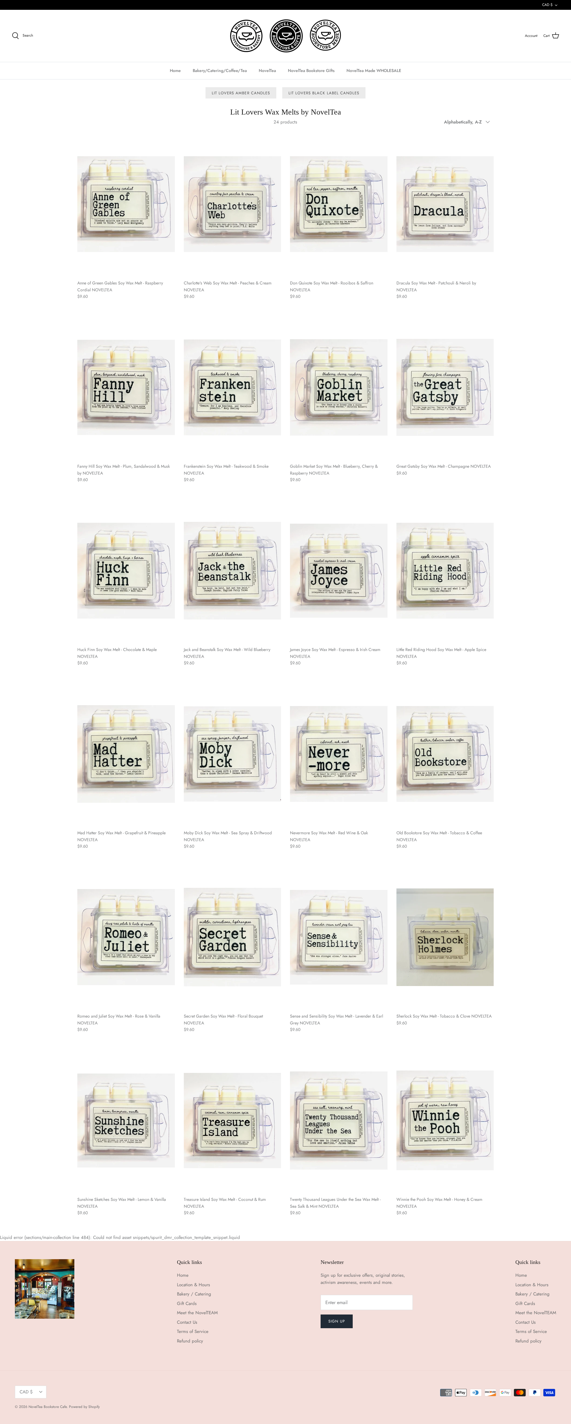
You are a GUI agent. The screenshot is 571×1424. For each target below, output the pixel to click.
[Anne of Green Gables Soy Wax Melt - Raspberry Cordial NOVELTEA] (126, 204)
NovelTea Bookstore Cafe (48, 1406)
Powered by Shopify (84, 1406)
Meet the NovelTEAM (197, 1312)
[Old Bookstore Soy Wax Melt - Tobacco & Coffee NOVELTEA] (445, 754)
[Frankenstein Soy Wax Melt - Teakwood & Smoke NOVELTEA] (232, 387)
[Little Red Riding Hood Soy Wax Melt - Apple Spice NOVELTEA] (445, 571)
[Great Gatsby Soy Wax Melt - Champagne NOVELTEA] (445, 387)
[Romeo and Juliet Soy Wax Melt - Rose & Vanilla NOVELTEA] (126, 937)
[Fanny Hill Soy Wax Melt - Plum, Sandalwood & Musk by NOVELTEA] (126, 387)
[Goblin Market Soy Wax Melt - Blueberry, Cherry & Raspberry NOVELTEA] (339, 387)
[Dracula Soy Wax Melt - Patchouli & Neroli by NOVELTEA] (445, 204)
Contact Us (187, 1322)
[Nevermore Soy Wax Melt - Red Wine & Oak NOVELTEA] (339, 754)
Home (175, 70)
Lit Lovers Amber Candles (241, 93)
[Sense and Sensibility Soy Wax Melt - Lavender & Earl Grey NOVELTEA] (339, 937)
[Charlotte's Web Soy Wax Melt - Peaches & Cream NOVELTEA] (232, 204)
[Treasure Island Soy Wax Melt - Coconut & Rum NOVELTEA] (232, 1120)
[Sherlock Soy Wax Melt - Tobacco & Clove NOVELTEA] (445, 937)
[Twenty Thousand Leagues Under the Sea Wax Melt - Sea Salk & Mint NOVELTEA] (339, 1120)
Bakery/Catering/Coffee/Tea (220, 70)
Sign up (336, 1321)
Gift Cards (187, 1303)
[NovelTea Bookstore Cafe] (285, 36)
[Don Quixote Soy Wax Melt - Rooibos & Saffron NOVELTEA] (339, 204)
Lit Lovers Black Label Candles (323, 93)
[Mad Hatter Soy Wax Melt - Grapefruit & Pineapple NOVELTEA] (126, 754)
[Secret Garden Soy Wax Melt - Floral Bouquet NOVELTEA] (232, 937)
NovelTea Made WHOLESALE (373, 70)
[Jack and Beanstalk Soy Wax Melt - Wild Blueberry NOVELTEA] (232, 571)
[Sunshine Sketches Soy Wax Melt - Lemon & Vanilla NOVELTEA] (126, 1120)
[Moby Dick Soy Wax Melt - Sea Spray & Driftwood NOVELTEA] (232, 754)
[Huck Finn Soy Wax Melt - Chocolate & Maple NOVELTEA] (126, 571)
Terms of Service (192, 1331)
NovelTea (267, 70)
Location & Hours (193, 1284)
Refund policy (190, 1341)
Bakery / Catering (194, 1294)
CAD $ (547, 4)
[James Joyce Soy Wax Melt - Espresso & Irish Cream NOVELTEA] (339, 571)
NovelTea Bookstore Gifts (311, 70)
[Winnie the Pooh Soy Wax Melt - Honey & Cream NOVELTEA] (445, 1120)
